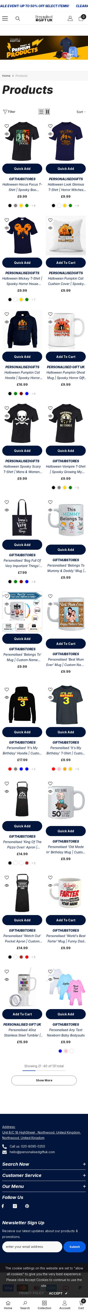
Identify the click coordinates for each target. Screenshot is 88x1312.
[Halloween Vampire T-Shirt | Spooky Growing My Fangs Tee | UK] (66, 423)
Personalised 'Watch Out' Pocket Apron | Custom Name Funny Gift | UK (22, 939)
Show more (44, 1080)
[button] (41, 112)
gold (21, 205)
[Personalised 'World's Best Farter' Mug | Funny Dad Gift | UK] (66, 893)
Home (6, 75)
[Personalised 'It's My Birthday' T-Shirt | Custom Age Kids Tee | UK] (66, 705)
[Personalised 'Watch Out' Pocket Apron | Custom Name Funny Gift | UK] (22, 893)
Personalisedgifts (66, 179)
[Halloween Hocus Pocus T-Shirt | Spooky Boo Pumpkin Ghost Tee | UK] (22, 141)
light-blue (27, 581)
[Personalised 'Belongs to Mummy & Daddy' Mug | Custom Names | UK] (66, 520)
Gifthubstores (22, 179)
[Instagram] (15, 1206)
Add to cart (65, 263)
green (27, 205)
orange (65, 769)
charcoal (59, 205)
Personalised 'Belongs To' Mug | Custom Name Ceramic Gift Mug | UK (22, 658)
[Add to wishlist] (6, 126)
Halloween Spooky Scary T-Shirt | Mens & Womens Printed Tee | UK (22, 469)
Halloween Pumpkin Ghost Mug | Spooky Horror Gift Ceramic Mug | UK (65, 375)
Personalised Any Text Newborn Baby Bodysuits (66, 1032)
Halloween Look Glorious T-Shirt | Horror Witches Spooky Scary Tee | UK (66, 187)
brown (27, 863)
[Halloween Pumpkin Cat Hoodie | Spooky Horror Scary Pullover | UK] (22, 329)
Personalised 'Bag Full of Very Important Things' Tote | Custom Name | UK (22, 564)
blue (21, 769)
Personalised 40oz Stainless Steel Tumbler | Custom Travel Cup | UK (22, 1033)
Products (22, 75)
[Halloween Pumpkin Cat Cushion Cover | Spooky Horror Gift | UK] (66, 235)
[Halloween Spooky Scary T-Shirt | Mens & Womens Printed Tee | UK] (22, 423)
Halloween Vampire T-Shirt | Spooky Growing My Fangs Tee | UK (66, 469)
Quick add (22, 169)
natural (21, 863)
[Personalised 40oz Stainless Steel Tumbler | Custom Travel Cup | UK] (22, 987)
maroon (21, 393)
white (15, 863)
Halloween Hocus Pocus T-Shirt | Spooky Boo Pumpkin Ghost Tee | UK (22, 187)
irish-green (70, 205)
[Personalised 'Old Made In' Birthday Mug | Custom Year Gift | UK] (66, 801)
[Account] (70, 18)
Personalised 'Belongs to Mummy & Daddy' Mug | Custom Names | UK (65, 568)
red (10, 769)
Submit (74, 1246)
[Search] (18, 18)
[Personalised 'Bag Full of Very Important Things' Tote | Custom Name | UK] (22, 517)
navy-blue (27, 393)
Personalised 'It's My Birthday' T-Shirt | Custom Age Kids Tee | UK (65, 751)
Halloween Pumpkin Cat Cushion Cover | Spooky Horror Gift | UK (66, 281)
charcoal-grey (15, 205)
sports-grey (15, 769)
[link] (25, 1305)
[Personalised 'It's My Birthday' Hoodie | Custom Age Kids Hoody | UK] (22, 705)
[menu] (5, 18)
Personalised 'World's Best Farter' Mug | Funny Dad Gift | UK (66, 939)
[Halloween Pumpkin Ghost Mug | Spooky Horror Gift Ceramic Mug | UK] (66, 329)
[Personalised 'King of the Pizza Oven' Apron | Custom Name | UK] (22, 799)
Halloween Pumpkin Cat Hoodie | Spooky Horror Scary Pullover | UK (22, 375)
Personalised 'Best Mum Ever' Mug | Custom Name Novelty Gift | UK (66, 662)
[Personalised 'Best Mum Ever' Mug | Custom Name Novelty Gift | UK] (66, 614)
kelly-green (15, 393)
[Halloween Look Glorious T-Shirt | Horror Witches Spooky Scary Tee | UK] (66, 141)
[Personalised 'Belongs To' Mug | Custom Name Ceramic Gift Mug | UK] (22, 611)
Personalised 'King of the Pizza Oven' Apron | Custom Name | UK (22, 845)
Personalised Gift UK (66, 367)
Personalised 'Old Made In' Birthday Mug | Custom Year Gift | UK (65, 850)
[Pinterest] (27, 1206)
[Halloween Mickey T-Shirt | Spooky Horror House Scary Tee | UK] (22, 235)
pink (59, 769)
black (10, 205)
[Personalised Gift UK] (44, 48)
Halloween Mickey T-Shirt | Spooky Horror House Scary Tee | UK (22, 281)
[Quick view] (6, 134)
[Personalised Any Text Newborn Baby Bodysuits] (66, 987)
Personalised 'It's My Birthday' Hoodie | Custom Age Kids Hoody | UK (22, 751)
